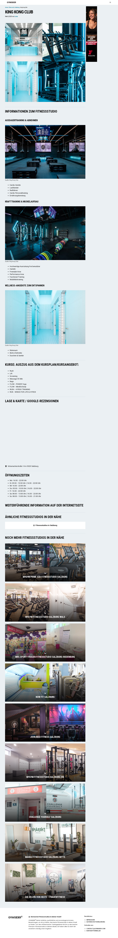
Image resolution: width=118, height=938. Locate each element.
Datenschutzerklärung (95, 922)
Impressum (90, 920)
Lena (16, 16)
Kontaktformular (93, 931)
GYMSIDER (11, 2)
